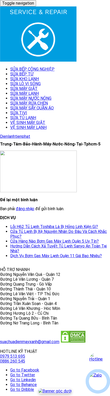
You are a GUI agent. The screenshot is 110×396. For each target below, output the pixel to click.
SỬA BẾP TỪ (22, 74)
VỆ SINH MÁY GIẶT (27, 122)
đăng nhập (25, 208)
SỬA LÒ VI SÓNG (25, 83)
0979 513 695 (12, 356)
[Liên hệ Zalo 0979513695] (55, 391)
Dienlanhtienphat (15, 136)
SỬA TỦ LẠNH (23, 117)
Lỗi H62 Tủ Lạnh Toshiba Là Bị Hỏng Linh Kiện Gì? (54, 226)
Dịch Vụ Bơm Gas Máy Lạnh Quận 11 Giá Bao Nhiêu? (56, 255)
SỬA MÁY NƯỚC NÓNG (30, 98)
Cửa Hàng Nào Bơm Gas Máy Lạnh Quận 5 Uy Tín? (54, 241)
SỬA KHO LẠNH (24, 78)
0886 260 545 (12, 361)
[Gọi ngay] (98, 361)
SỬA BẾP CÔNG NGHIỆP (32, 69)
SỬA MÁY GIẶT (24, 88)
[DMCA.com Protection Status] (73, 341)
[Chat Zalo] (98, 381)
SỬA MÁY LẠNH (24, 93)
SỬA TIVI (18, 112)
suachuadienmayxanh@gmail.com (29, 341)
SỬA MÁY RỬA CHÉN (29, 103)
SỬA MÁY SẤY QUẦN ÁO (32, 108)
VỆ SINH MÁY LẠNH (28, 127)
